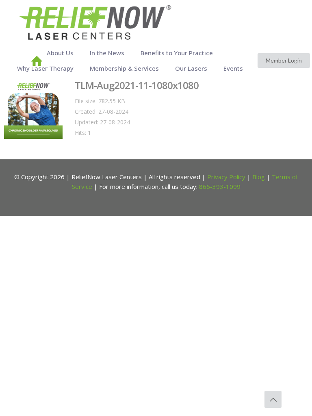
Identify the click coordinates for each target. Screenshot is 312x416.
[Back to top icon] (273, 399)
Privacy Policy (226, 177)
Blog (258, 177)
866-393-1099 (219, 186)
